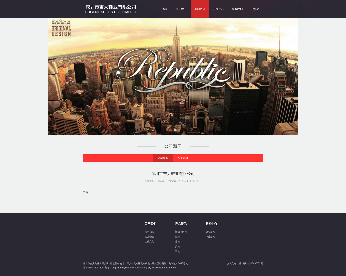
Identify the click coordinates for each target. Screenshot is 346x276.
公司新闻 (163, 157)
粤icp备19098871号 (253, 263)
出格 (239, 263)
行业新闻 (183, 157)
